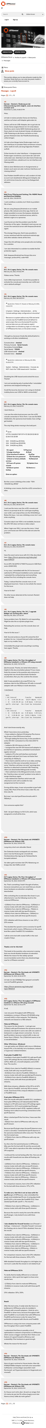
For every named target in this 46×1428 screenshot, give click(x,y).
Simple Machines (28, 1420)
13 (14, 95)
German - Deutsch (10, 104)
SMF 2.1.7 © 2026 (17, 1420)
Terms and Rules (21, 1417)
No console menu (29, 545)
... (12, 95)
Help (14, 1417)
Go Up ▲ (30, 1417)
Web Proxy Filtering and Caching (16, 194)
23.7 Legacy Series (10, 660)
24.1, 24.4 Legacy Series (12, 270)
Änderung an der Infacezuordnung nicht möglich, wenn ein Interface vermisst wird (22, 106)
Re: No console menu (30, 270)
